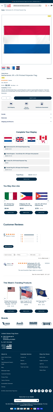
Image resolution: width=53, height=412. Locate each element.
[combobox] (26, 6)
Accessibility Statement (7, 383)
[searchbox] (8, 255)
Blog (2, 367)
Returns (22, 360)
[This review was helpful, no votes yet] (45, 274)
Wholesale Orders (5, 370)
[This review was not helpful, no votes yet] (48, 274)
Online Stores (4, 73)
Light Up (42, 363)
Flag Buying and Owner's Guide (7, 363)
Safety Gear (42, 357)
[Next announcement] (48, 1)
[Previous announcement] (4, 1)
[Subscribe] (37, 400)
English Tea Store (44, 360)
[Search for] (39, 5)
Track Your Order (24, 367)
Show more (4, 93)
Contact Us (23, 357)
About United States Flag (6, 358)
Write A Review (8, 246)
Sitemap (3, 386)
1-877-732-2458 (7, 342)
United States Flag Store (11, 390)
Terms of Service (5, 380)
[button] (2, 5)
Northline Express (44, 367)
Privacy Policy (4, 377)
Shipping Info (23, 363)
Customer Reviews (5, 373)
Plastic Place (43, 370)
